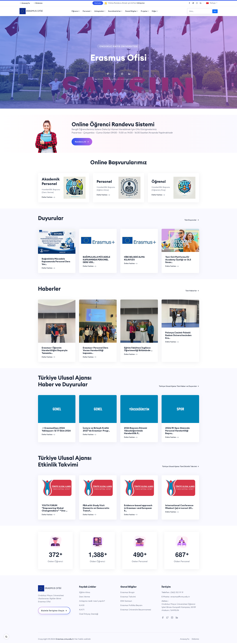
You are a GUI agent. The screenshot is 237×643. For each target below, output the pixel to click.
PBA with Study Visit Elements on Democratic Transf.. (96, 508)
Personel (86, 11)
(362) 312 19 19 (177, 592)
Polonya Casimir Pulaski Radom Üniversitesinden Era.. (178, 335)
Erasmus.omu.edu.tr (65, 639)
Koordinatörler (114, 11)
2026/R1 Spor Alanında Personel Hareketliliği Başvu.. (177, 431)
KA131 (81, 605)
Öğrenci (75, 11)
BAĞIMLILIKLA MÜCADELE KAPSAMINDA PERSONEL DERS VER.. (96, 259)
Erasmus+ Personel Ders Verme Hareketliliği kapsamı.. (95, 350)
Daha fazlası (47, 197)
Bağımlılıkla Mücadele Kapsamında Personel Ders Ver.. (56, 261)
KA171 (81, 609)
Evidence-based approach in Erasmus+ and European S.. (138, 508)
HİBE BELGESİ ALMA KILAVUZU (134, 258)
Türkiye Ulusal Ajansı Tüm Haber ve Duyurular (178, 386)
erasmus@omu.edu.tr (180, 596)
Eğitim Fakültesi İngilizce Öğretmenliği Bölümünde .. (138, 349)
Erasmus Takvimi (128, 596)
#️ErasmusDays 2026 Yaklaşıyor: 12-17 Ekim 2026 (56, 429)
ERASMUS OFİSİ (34, 11)
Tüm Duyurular (190, 220)
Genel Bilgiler (131, 11)
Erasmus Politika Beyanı (131, 605)
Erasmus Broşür (127, 592)
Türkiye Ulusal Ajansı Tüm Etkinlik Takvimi (179, 466)
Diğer (154, 11)
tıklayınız (141, 3)
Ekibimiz (38, 3)
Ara (215, 11)
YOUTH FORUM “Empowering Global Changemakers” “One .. (54, 508)
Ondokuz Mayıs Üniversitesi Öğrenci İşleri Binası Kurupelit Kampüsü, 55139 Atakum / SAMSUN (179, 607)
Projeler (144, 11)
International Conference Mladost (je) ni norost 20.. (179, 506)
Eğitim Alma (84, 592)
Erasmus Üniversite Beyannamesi (135, 609)
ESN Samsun (126, 601)
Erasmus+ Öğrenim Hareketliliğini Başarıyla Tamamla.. (54, 350)
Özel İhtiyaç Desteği (88, 614)
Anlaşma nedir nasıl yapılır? (92, 601)
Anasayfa (25, 3)
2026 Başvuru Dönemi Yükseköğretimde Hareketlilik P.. (135, 431)
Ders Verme (84, 596)
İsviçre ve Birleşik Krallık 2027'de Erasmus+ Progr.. (96, 429)
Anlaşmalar (99, 11)
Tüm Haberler (191, 291)
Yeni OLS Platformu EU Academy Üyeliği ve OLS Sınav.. (178, 259)
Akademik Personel (50, 181)
